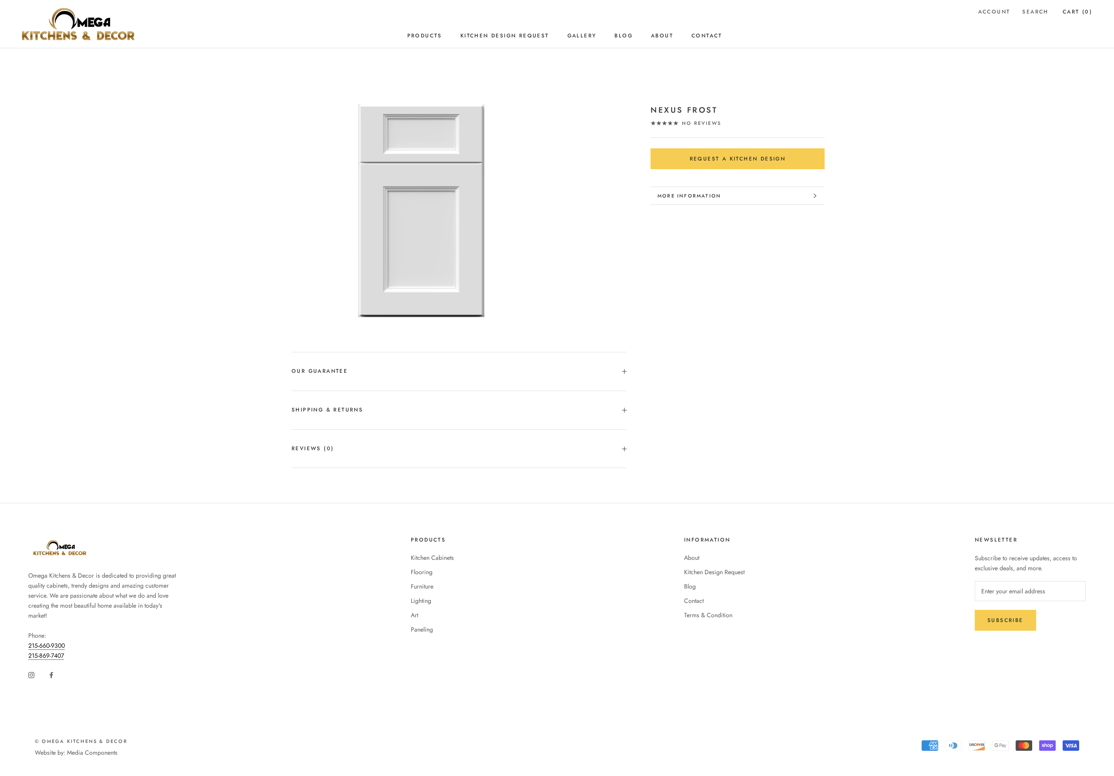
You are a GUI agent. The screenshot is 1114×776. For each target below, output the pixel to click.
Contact (706, 36)
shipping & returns (327, 410)
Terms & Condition (708, 615)
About (662, 36)
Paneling (422, 629)
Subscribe (1005, 620)
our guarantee (320, 371)
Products (424, 36)
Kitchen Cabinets (432, 557)
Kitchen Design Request (504, 36)
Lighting (421, 600)
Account (994, 12)
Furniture (422, 586)
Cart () (1077, 12)
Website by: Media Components (76, 752)
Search (1035, 12)
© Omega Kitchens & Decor (81, 741)
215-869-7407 (46, 655)
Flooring (422, 572)
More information (689, 195)
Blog (623, 36)
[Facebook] (51, 674)
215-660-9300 (46, 645)
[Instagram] (31, 674)
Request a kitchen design (738, 159)
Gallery (582, 36)
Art (414, 615)
